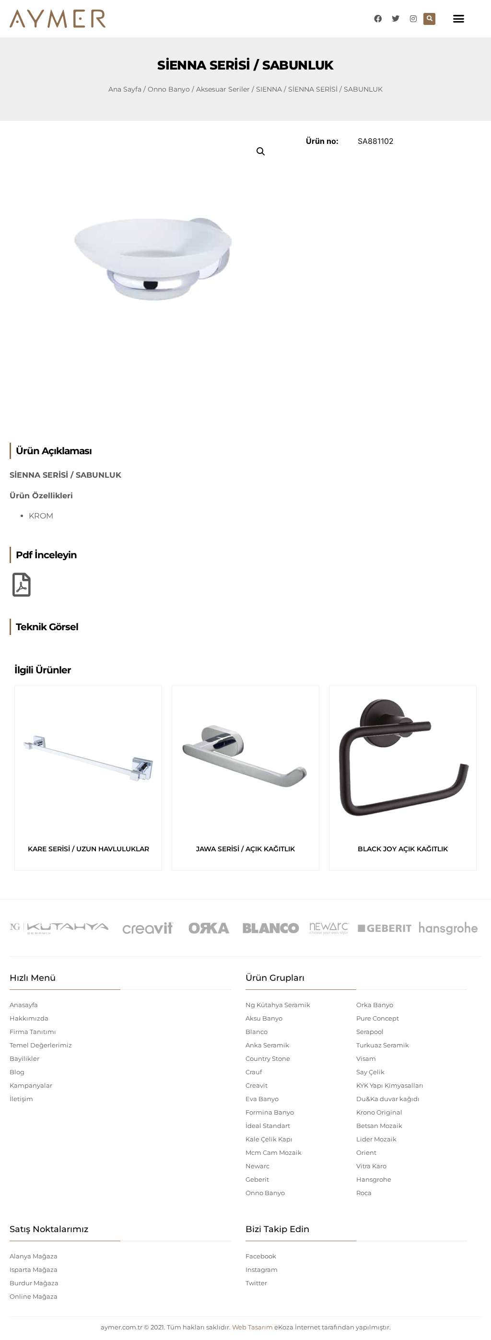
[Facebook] (378, 18)
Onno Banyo (169, 89)
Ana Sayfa (124, 89)
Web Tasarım (252, 1327)
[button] (458, 19)
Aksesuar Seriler (223, 89)
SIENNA (269, 89)
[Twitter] (395, 18)
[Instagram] (413, 18)
